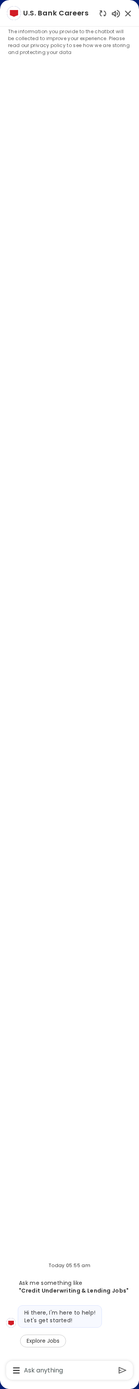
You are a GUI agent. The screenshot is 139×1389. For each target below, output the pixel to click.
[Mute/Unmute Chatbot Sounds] (116, 13)
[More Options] (16, 1370)
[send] (123, 1370)
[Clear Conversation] (103, 13)
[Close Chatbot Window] (128, 13)
